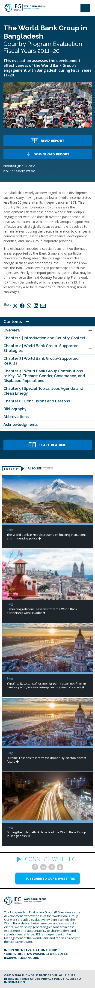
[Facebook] (22, 306)
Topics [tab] (48, 468)
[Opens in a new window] (35, 867)
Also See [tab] (35, 468)
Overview (11, 330)
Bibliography (15, 409)
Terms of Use (30, 979)
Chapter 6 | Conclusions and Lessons (36, 401)
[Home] (24, 8)
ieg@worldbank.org (21, 958)
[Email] (43, 306)
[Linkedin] (36, 306)
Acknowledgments (20, 424)
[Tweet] (15, 306)
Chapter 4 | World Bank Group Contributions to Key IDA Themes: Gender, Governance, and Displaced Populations (44, 376)
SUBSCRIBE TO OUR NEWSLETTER (50, 878)
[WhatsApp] (29, 306)
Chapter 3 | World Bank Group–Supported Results (41, 360)
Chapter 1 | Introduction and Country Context (44, 338)
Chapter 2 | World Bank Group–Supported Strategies (41, 348)
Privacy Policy (52, 979)
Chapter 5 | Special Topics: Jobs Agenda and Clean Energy (43, 391)
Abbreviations (16, 417)
